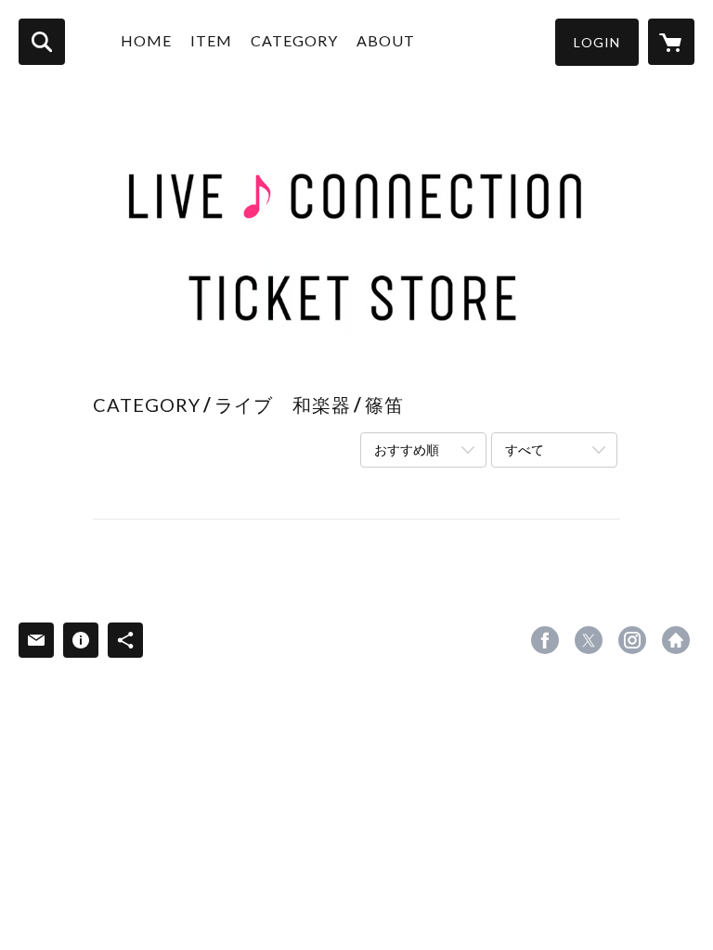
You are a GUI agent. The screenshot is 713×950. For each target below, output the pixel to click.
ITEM (211, 40)
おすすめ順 (406, 449)
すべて (524, 449)
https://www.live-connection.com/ (676, 640)
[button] (597, 42)
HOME (146, 40)
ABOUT (385, 40)
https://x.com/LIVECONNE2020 (589, 640)
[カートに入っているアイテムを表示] (671, 42)
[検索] (42, 42)
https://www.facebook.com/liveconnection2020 (545, 640)
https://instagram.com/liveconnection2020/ (632, 640)
